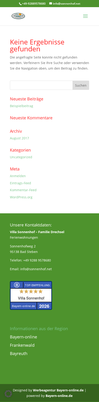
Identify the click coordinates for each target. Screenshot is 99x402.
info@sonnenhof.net (36, 269)
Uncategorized (21, 157)
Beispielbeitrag (21, 106)
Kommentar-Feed (23, 190)
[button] (8, 393)
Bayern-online (23, 337)
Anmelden (18, 176)
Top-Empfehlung (37, 285)
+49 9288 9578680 (37, 260)
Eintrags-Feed (20, 183)
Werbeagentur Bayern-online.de (58, 390)
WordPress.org (21, 197)
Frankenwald (22, 345)
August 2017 (19, 138)
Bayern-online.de (59, 395)
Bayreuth (18, 353)
